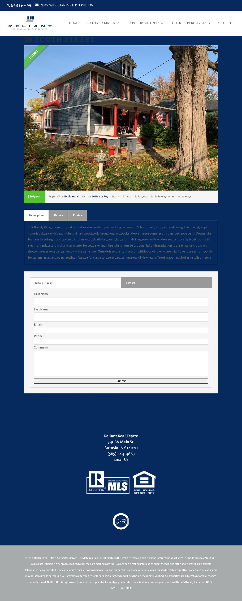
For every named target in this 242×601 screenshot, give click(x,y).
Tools (175, 23)
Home (74, 23)
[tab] (36, 215)
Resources (197, 23)
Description (36, 215)
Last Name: (41, 309)
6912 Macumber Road (97, 396)
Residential (71, 196)
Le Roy (95, 196)
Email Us (121, 459)
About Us (225, 23)
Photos (77, 215)
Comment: (41, 347)
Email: (38, 324)
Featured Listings (102, 23)
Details (58, 215)
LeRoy (104, 196)
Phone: (38, 336)
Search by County (142, 23)
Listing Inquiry (43, 283)
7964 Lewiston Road (49, 396)
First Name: (41, 294)
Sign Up (130, 282)
